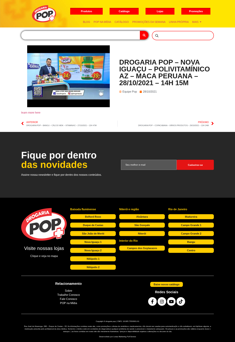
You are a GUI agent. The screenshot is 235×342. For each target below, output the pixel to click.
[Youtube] (171, 301)
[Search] (144, 35)
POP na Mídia (68, 303)
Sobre (68, 290)
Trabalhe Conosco (68, 294)
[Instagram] (162, 301)
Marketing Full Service (127, 337)
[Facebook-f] (152, 301)
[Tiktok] (181, 301)
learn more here (30, 112)
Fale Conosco (68, 299)
